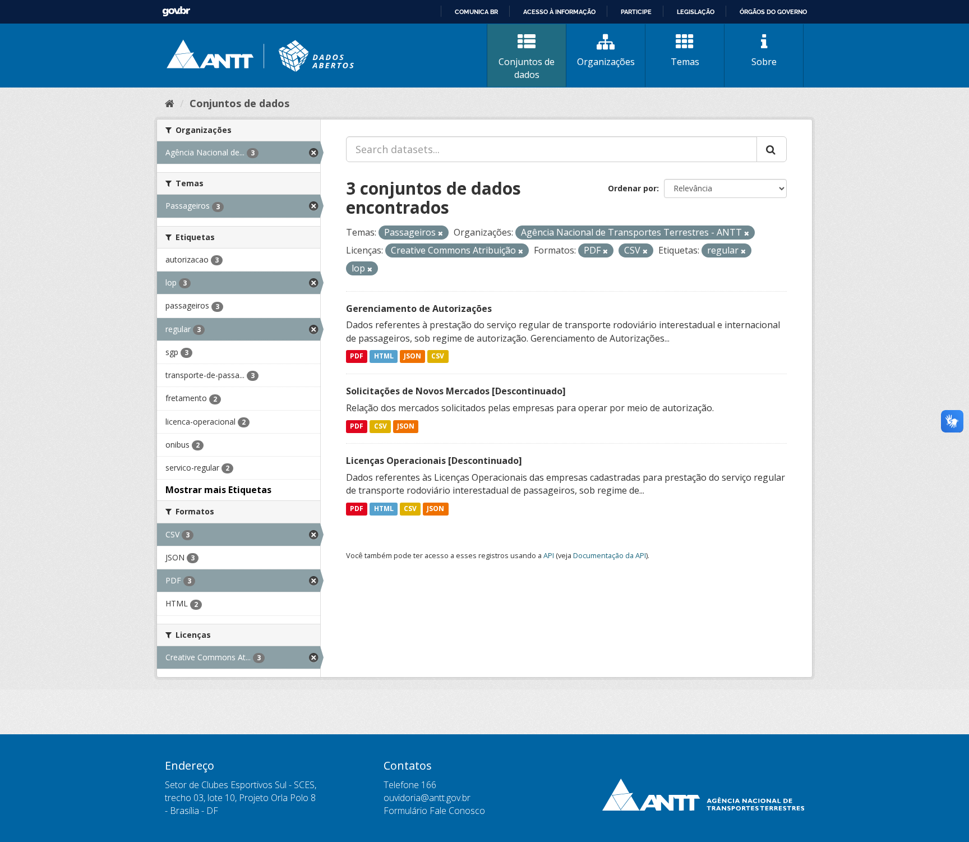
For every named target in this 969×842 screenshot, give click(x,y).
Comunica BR (476, 12)
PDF (356, 356)
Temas (685, 62)
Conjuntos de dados (527, 68)
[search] (771, 149)
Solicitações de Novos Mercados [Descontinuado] (456, 391)
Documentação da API (609, 555)
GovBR (176, 11)
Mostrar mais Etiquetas (218, 490)
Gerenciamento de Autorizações (419, 308)
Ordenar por (632, 188)
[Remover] (440, 233)
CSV (437, 356)
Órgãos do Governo (773, 12)
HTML (384, 356)
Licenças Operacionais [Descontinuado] (434, 460)
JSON (412, 356)
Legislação (695, 12)
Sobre (764, 62)
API (548, 555)
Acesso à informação (559, 12)
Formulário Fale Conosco (434, 810)
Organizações (606, 62)
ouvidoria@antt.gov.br (427, 798)
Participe (636, 12)
